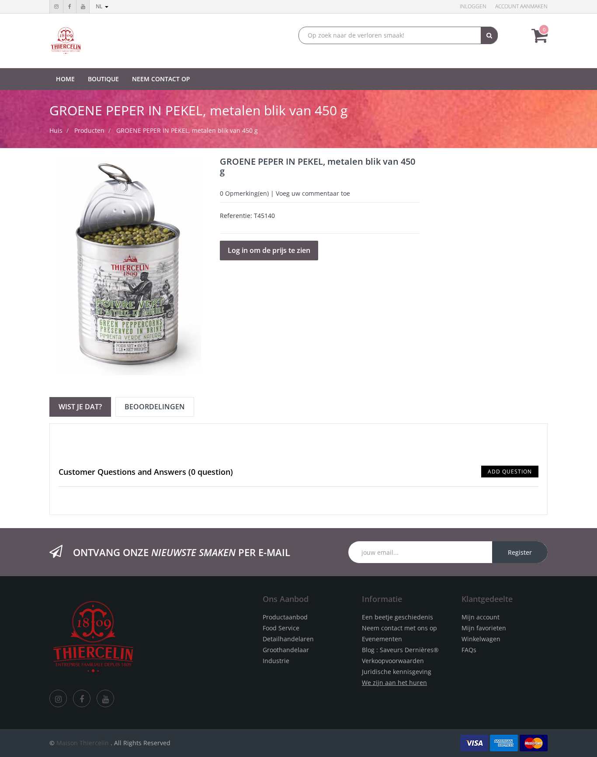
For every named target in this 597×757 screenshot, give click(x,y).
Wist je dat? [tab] (80, 406)
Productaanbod (285, 617)
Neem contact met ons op (399, 628)
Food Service (281, 628)
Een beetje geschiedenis (397, 617)
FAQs (469, 650)
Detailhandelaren (288, 639)
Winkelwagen (481, 639)
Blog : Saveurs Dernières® (400, 650)
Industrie (276, 661)
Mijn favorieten (484, 628)
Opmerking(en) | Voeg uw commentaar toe (285, 193)
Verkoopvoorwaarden (393, 661)
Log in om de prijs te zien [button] (269, 250)
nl (100, 6)
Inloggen (473, 6)
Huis (55, 130)
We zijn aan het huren (394, 682)
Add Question (510, 471)
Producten (89, 130)
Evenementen (382, 639)
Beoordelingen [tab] (155, 406)
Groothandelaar (286, 650)
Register (520, 552)
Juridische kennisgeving (396, 671)
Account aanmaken (521, 6)
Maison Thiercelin (82, 743)
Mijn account (481, 617)
